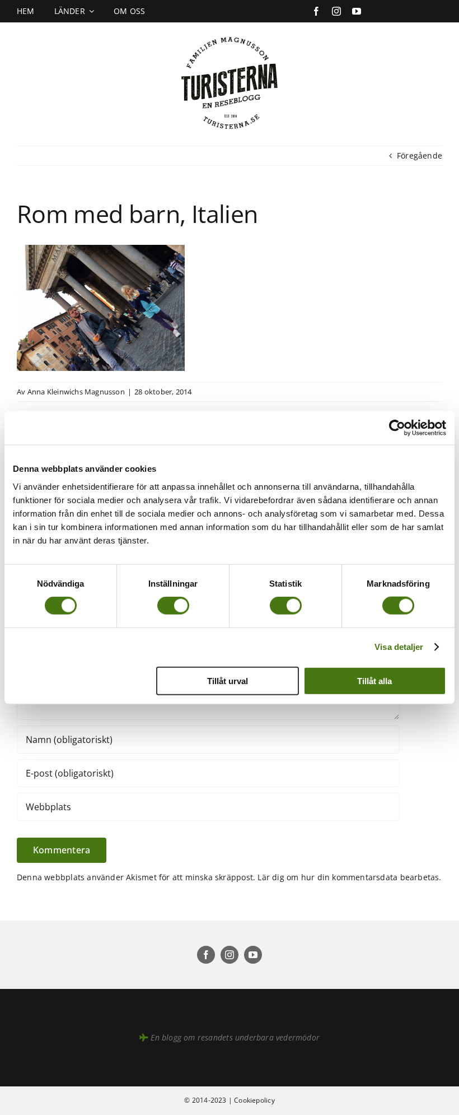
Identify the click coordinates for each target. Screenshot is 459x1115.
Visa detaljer (398, 647)
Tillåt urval (227, 680)
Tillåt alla (374, 680)
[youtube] (356, 11)
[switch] (173, 606)
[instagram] (336, 11)
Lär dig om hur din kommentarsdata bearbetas (348, 877)
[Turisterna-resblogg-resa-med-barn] (229, 34)
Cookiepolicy (254, 1100)
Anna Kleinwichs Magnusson (76, 392)
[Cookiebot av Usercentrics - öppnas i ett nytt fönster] (397, 428)
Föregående (419, 155)
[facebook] (316, 11)
